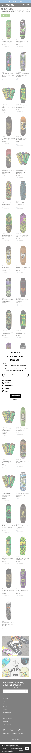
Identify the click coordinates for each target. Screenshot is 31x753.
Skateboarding (9, 382)
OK (27, 748)
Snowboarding (9, 385)
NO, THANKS (16, 399)
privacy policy (9, 751)
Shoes (7, 388)
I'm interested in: (6, 380)
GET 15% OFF (15, 396)
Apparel (7, 391)
